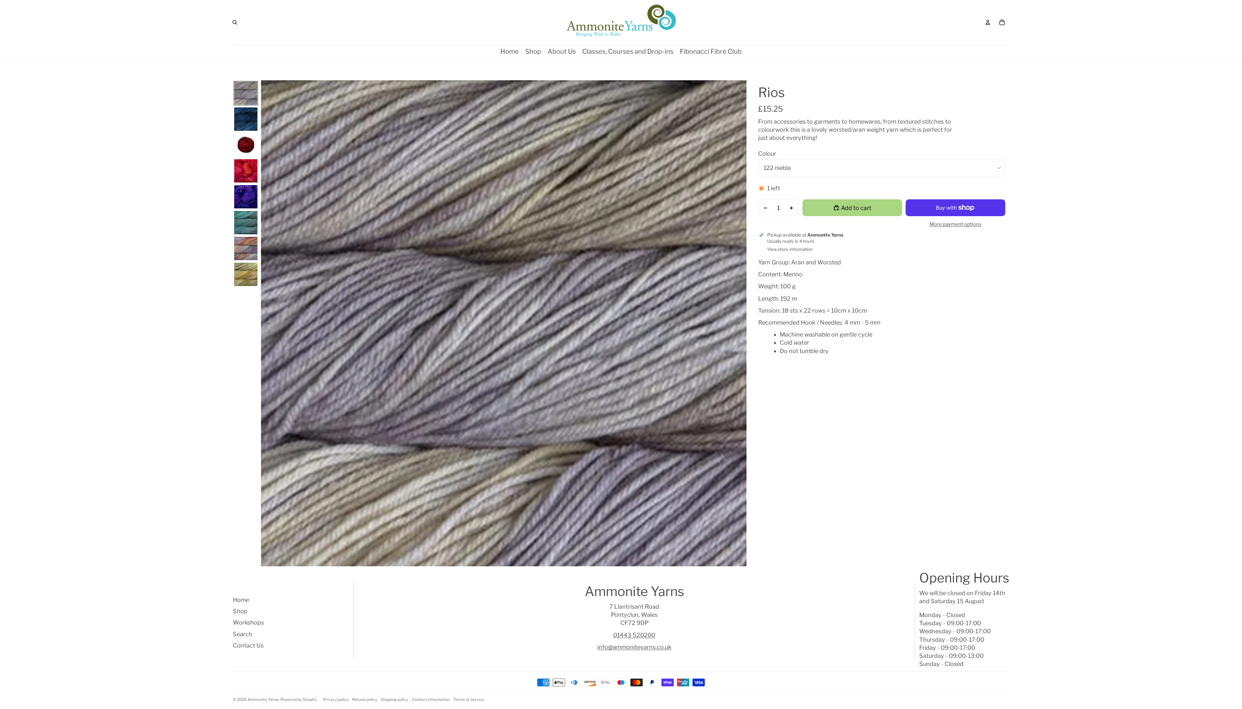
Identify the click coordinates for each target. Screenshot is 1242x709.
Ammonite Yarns (263, 699)
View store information (790, 249)
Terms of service (468, 699)
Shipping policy (394, 699)
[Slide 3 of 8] (245, 145)
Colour (767, 153)
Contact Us (248, 645)
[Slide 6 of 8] (245, 222)
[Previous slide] (266, 323)
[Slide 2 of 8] (245, 119)
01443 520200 (634, 635)
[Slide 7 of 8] (245, 248)
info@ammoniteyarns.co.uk (634, 647)
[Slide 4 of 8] (245, 171)
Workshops (248, 622)
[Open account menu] (988, 22)
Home (241, 599)
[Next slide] (741, 323)
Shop (240, 611)
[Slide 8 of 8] (245, 274)
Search (242, 634)
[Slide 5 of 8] (245, 196)
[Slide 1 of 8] (245, 93)
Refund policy (364, 699)
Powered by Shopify (298, 699)
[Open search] (235, 22)
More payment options (956, 224)
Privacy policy (336, 699)
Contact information (431, 699)
